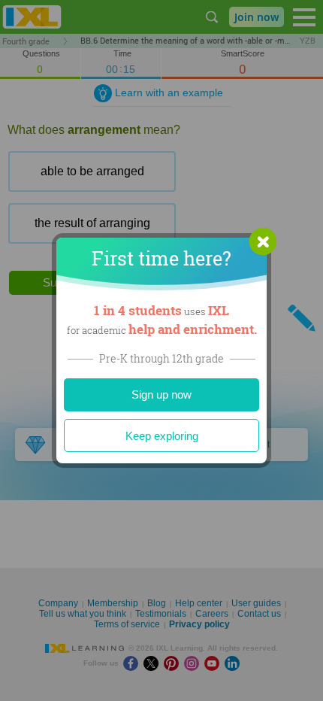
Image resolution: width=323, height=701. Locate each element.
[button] (263, 241)
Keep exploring (161, 435)
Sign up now (161, 394)
